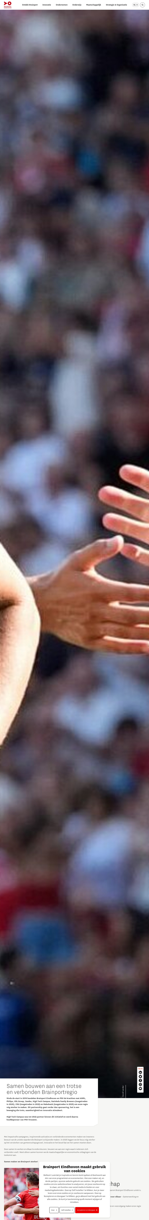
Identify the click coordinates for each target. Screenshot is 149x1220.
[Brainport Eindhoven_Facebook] (140, 1080)
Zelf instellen (66, 1210)
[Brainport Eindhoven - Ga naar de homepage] (7, 5)
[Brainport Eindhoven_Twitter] (140, 1076)
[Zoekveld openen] (142, 4)
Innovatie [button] (46, 5)
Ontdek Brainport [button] (30, 5)
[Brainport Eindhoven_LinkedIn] (140, 1072)
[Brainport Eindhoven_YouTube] (140, 1088)
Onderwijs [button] (76, 5)
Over (53, 1210)
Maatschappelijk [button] (93, 5)
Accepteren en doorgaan (86, 1210)
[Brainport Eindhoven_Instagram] (140, 1084)
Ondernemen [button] (62, 5)
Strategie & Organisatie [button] (116, 5)
